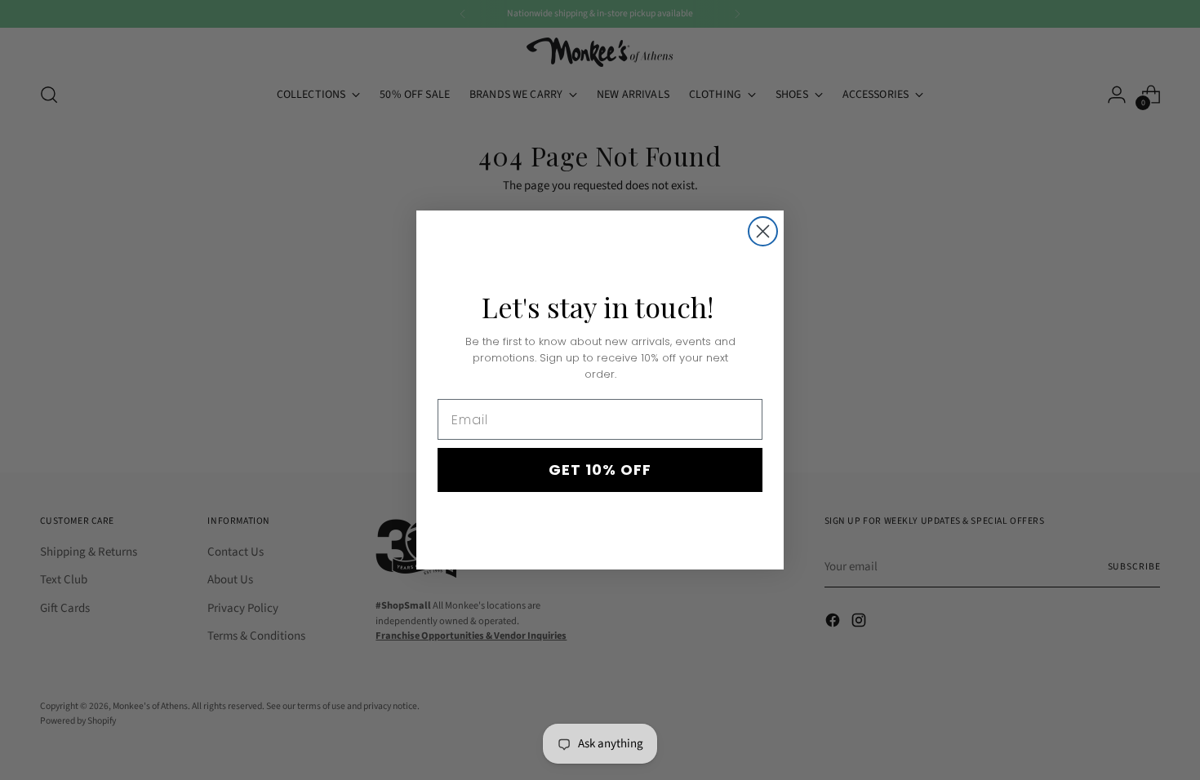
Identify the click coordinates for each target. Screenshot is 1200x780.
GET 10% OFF (600, 469)
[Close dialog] (763, 231)
